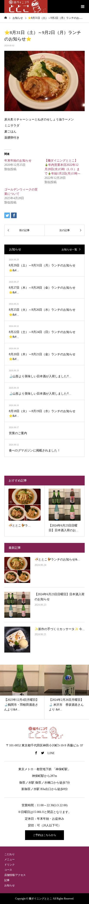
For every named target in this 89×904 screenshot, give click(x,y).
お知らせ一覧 (69, 249)
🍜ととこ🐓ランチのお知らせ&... (57, 559)
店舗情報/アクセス (15, 875)
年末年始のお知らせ (18, 160)
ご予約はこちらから (44, 835)
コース (8, 869)
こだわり (9, 854)
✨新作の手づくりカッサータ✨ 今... (60, 629)
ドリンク (9, 864)
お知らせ (9, 885)
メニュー (9, 859)
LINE (51, 753)
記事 (7, 880)
